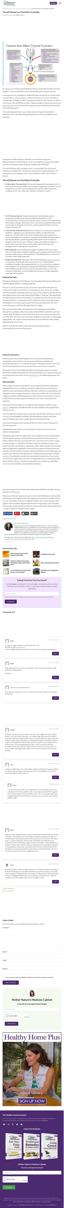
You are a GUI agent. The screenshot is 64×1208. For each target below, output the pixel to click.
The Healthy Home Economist (26, 1205)
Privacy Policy (27, 1201)
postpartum (49, 260)
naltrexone (16, 492)
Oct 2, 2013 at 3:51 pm (54, 662)
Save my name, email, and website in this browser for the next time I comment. (30, 977)
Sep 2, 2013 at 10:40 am (54, 829)
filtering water (34, 375)
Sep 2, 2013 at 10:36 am (54, 864)
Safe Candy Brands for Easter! (50, 563)
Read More (45, 1120)
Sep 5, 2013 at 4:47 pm (54, 728)
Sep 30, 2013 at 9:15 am (54, 686)
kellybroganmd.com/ (9, 542)
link (12, 312)
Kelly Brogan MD (19, 525)
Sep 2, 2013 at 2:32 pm (54, 763)
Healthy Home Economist (9, 8)
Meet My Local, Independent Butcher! (49, 571)
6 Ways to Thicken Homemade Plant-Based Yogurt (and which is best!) (20, 562)
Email (5, 960)
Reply (55, 653)
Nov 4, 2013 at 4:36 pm (54, 639)
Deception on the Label (48, 554)
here (44, 372)
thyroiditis (56, 260)
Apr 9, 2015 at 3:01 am (54, 784)
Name (5, 952)
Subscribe (10, 601)
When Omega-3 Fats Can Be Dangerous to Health (19, 554)
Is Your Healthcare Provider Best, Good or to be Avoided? (20, 571)
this (38, 264)
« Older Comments (8, 888)
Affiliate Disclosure (35, 1201)
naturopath (46, 162)
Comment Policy (47, 1201)
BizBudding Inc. (53, 1205)
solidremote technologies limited (20, 687)
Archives (20, 8)
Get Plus (53, 3)
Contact (6, 1198)
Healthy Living (27, 8)
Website (5, 969)
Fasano (34, 292)
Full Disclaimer (20, 1201)
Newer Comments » (8, 891)
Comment (6, 928)
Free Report (11, 1023)
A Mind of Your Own (29, 539)
